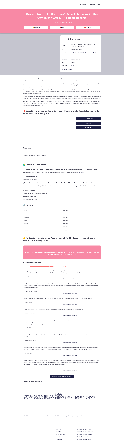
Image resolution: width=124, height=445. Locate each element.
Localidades (83, 4)
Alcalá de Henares (62, 22)
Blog (98, 4)
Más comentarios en (70, 279)
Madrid (70, 22)
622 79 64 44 (80, 172)
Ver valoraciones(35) (67, 69)
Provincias (92, 4)
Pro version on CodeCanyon (46, 143)
